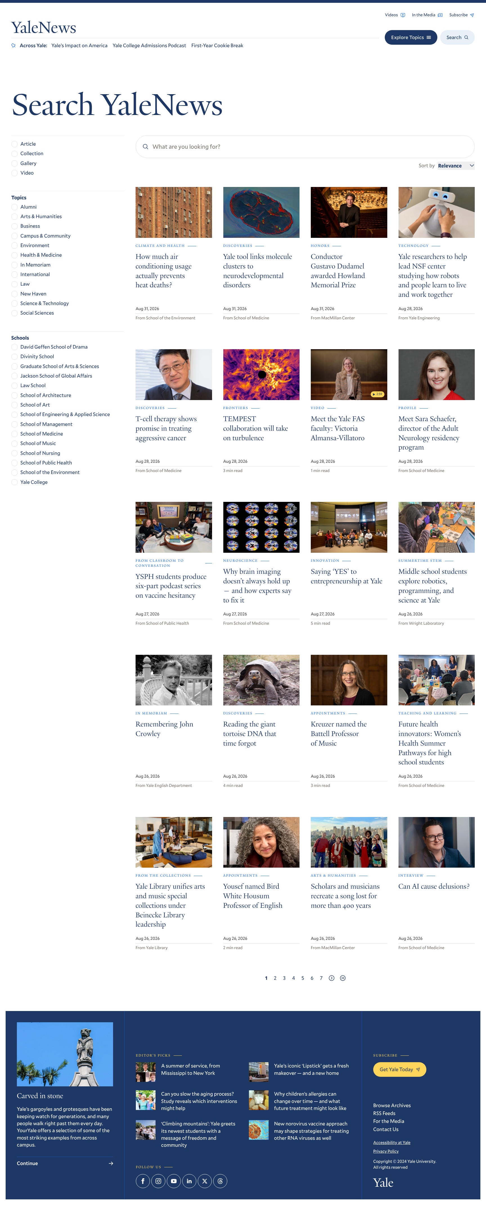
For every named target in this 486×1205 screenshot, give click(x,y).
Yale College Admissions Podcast (149, 45)
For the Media (388, 1121)
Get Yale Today (396, 1069)
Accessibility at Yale (391, 1142)
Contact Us (386, 1129)
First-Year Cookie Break (217, 45)
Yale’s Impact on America (79, 45)
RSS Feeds (384, 1113)
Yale (383, 1183)
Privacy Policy (386, 1151)
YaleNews (43, 29)
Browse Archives (392, 1105)
